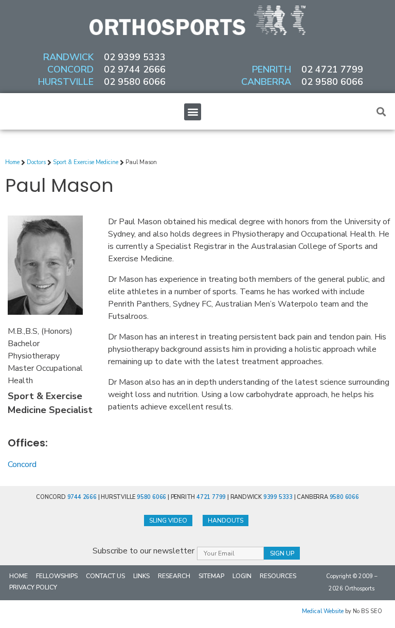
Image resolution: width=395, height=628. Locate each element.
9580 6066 (151, 497)
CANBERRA (266, 82)
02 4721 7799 (332, 69)
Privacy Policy (33, 587)
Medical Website (323, 611)
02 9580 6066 (135, 82)
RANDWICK (68, 57)
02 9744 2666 (135, 69)
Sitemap (211, 576)
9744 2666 (82, 497)
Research (174, 576)
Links (141, 576)
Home (18, 576)
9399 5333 (278, 497)
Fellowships (57, 576)
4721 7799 (211, 497)
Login (242, 576)
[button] (192, 111)
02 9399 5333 (135, 57)
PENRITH (271, 69)
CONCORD (70, 69)
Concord (22, 464)
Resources (278, 576)
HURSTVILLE (66, 82)
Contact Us (105, 576)
